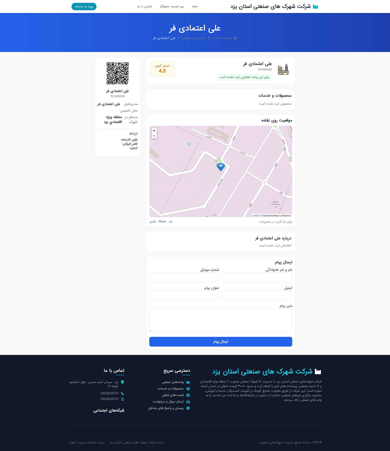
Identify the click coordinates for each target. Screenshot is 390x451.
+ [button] (154, 130)
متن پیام (286, 306)
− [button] (154, 136)
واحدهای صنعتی (194, 38)
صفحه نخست (222, 38)
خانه (195, 6)
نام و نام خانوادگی (279, 270)
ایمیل (288, 288)
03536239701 (109, 393)
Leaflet (255, 215)
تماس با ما (144, 6)
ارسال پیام (220, 341)
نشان (152, 222)
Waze (162, 222)
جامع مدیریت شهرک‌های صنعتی (280, 442)
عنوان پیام (211, 288)
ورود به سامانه (84, 6)
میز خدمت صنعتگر (172, 6)
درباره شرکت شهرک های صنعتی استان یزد (136, 442)
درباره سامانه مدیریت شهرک (86, 442)
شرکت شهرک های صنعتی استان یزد (270, 6)
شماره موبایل (209, 270)
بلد (170, 222)
